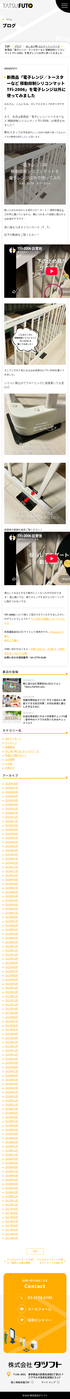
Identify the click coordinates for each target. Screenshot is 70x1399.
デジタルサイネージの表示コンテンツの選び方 (51, 1261)
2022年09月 (11, 963)
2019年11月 (11, 1104)
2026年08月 (11, 783)
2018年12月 (11, 1150)
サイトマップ (48, 1382)
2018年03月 (11, 1188)
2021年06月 (11, 1025)
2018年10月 (11, 1158)
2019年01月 (11, 1146)
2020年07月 (11, 1071)
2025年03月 (11, 854)
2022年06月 (11, 975)
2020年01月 (11, 1096)
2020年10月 (11, 1058)
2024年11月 (11, 871)
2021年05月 (11, 1029)
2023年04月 (11, 933)
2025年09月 (11, 829)
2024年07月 (11, 887)
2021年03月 (11, 1038)
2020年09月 (11, 1063)
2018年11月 (11, 1154)
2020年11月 (11, 1054)
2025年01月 (11, 863)
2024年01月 (11, 913)
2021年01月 (11, 1046)
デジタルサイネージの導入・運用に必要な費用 (18, 1261)
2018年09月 (11, 1163)
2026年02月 (11, 808)
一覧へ (35, 1251)
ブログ (17, 46)
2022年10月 (11, 958)
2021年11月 (11, 1004)
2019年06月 (11, 1125)
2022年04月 (11, 983)
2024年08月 (11, 883)
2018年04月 (11, 1183)
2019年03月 (11, 1138)
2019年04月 (11, 1133)
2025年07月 (11, 837)
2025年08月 (11, 833)
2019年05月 (11, 1129)
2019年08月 (11, 1117)
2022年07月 (11, 971)
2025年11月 (11, 821)
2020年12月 (11, 1050)
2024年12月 (11, 867)
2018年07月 (11, 1171)
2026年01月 (11, 813)
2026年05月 (11, 796)
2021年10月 (11, 1008)
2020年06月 (11, 1075)
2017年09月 (11, 1213)
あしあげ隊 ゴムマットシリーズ (43, 46)
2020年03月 (11, 1088)
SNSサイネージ (13, 738)
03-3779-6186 (40, 1297)
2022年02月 (11, 992)
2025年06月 (11, 842)
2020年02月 (11, 1092)
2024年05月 (11, 896)
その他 (8, 763)
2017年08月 (11, 1217)
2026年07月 (11, 787)
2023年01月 (11, 946)
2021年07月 (11, 1021)
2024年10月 (11, 875)
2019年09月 (11, 1113)
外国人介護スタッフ (16, 755)
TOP (7, 46)
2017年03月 (11, 1238)
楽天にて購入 (11, 640)
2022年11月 (11, 954)
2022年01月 (11, 996)
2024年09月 (11, 879)
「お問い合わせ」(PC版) (41, 649)
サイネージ (11, 743)
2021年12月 (11, 1000)
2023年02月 (11, 942)
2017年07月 (11, 1221)
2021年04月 (11, 1033)
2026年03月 (11, 804)
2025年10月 (11, 825)
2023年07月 (11, 921)
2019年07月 (11, 1121)
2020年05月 (11, 1079)
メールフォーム (39, 1308)
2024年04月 (11, 900)
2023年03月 (11, 937)
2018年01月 (11, 1196)
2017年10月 (11, 1209)
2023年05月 (11, 929)
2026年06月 (11, 792)
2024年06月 (11, 892)
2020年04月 (11, 1083)
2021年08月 (11, 1017)
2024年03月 (11, 904)
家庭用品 (10, 747)
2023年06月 (11, 925)
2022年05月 (11, 979)
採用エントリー (39, 1319)
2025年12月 (11, 817)
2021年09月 (11, 1013)
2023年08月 (11, 917)
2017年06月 (11, 1225)
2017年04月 (11, 1234)
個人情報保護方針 (20, 1382)
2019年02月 (11, 1142)
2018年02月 (11, 1192)
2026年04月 (11, 800)
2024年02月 (11, 908)
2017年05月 (11, 1229)
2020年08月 (11, 1067)
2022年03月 (11, 987)
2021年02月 (11, 1042)
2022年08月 (11, 967)
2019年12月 (11, 1100)
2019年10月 (11, 1108)
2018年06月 (11, 1175)
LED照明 (9, 759)
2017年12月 (11, 1200)
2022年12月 (11, 950)
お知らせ (10, 767)
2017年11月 (11, 1204)
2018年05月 (11, 1179)
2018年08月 (11, 1167)
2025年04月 (11, 850)
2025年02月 (11, 858)
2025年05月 (11, 846)
